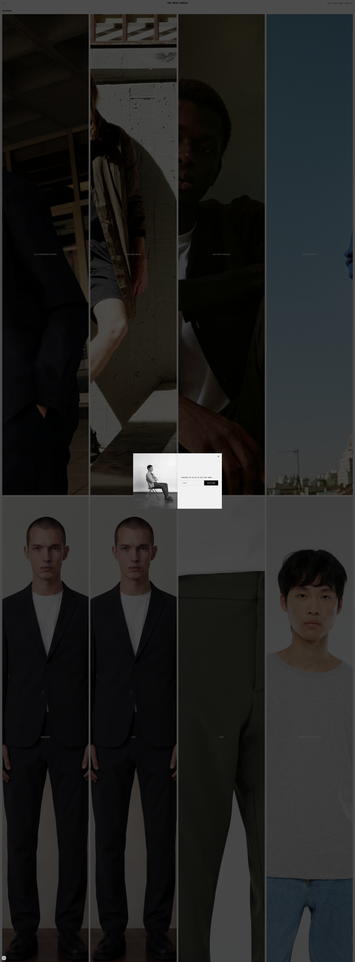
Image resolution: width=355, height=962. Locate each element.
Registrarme (211, 483)
